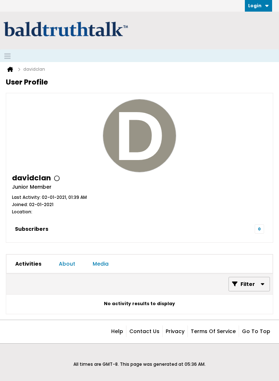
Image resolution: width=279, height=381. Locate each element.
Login (255, 6)
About (67, 263)
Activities (28, 263)
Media (101, 263)
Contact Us (144, 331)
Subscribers (31, 229)
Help (117, 331)
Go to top (256, 331)
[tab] (28, 264)
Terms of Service (213, 331)
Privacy (175, 331)
